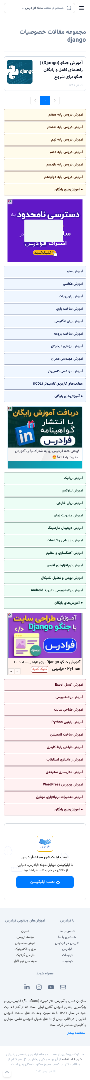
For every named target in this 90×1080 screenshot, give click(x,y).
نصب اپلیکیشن (42, 882)
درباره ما (67, 961)
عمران (25, 931)
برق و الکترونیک (25, 949)
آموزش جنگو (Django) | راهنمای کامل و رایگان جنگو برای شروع (61, 70)
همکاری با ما (67, 937)
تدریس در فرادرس (67, 943)
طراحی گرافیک (25, 955)
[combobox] (36, 7)
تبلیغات (67, 955)
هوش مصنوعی (25, 943)
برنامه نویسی (25, 937)
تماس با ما (67, 931)
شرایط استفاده (72, 1059)
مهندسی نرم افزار (25, 961)
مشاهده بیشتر (76, 1033)
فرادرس (67, 949)
